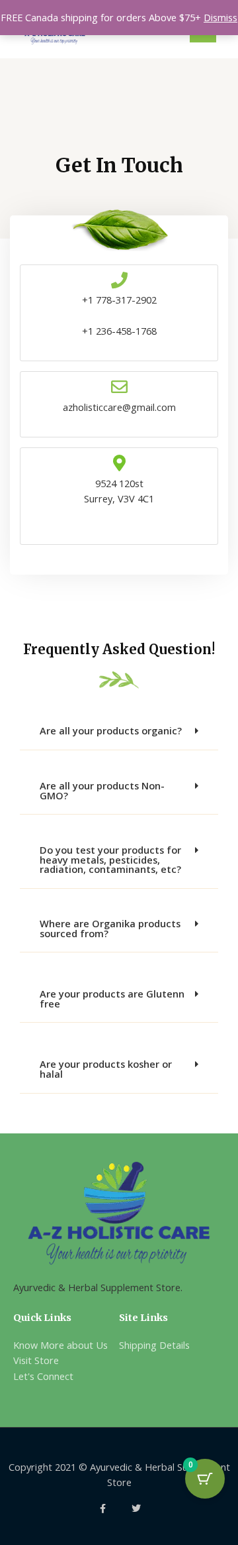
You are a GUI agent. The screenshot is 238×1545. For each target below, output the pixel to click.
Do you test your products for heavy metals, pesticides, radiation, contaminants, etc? (110, 859)
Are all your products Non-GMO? (102, 790)
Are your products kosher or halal (106, 1068)
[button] (119, 731)
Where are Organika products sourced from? (110, 928)
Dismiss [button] (220, 17)
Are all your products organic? (111, 730)
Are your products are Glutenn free (112, 998)
